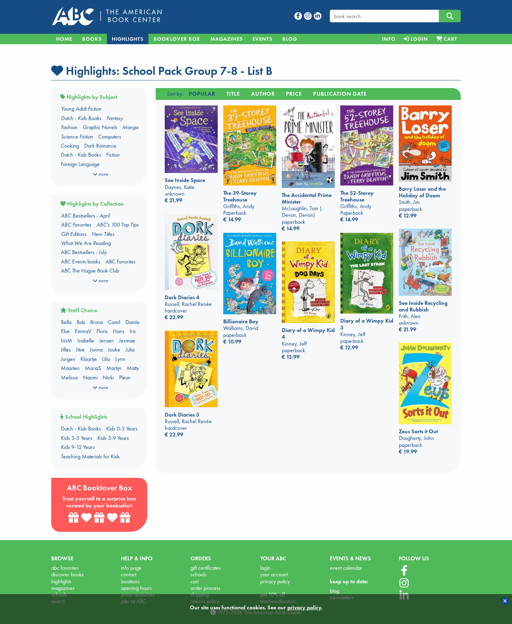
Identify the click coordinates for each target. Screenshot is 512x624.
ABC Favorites (120, 261)
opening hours (136, 588)
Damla (132, 322)
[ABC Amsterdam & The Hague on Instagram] (404, 583)
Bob (81, 322)
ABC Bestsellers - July (84, 252)
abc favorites (65, 567)
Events (262, 38)
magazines (63, 588)
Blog (289, 38)
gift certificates (206, 567)
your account (274, 574)
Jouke (114, 349)
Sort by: (175, 93)
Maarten (70, 368)
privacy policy (275, 581)
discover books (67, 574)
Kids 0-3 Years (122, 428)
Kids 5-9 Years (113, 438)
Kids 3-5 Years (76, 438)
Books (92, 38)
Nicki (108, 377)
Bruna (96, 322)
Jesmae (127, 340)
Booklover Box (177, 38)
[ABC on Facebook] (404, 570)
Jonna (96, 349)
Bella (66, 322)
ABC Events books (80, 261)
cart (195, 581)
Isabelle (85, 340)
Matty (133, 368)
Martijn (114, 368)
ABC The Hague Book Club (90, 270)
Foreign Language (80, 164)
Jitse (80, 349)
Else (65, 331)
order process (205, 588)
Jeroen (106, 340)
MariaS (93, 368)
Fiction (113, 154)
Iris (133, 331)
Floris (102, 331)
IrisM (66, 340)
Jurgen (68, 359)
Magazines (226, 38)
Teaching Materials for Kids (90, 456)
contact (128, 574)
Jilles (66, 349)
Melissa (69, 377)
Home (64, 38)
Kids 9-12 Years (78, 447)
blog (334, 590)
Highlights (127, 38)
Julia (129, 349)
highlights (61, 581)
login (265, 567)
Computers (109, 136)
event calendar (346, 567)
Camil (114, 322)
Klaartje (88, 359)
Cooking (70, 145)
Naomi (90, 377)
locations (130, 581)
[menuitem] (389, 39)
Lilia (106, 359)
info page (131, 567)
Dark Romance (100, 145)
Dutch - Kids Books (81, 154)
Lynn (120, 359)
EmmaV (83, 331)
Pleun (125, 377)
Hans (118, 331)
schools (199, 574)
